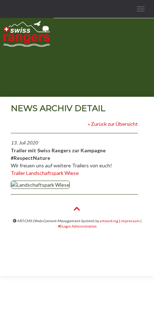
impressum (130, 221)
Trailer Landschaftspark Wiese (45, 173)
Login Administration (79, 226)
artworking (109, 221)
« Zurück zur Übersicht (113, 124)
